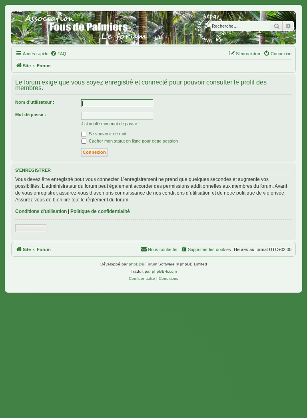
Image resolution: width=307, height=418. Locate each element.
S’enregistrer (31, 228)
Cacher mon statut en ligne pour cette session (133, 141)
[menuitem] (58, 53)
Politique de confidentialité (100, 211)
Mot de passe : (30, 114)
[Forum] (153, 27)
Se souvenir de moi (107, 133)
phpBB (135, 264)
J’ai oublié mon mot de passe (109, 123)
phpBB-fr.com (164, 271)
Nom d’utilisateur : (34, 102)
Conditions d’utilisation (41, 211)
